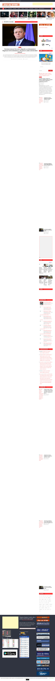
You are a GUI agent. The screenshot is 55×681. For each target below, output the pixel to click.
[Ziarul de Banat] (43, 617)
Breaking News (45, 304)
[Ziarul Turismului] (43, 658)
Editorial (14, 8)
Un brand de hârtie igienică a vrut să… (24, 638)
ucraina (43, 607)
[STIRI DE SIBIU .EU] (43, 653)
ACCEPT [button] (27, 679)
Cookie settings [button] (51, 678)
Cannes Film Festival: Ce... (47, 335)
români (51, 604)
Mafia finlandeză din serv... (47, 316)
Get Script (22, 657)
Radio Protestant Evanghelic (43, 27)
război (43, 606)
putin (43, 604)
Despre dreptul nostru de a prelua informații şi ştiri (27, 618)
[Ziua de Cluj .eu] (43, 623)
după (42, 599)
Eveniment (46, 345)
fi (47, 599)
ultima (46, 607)
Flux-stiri (20, 47)
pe (48, 602)
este (45, 599)
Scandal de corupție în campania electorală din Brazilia (48, 230)
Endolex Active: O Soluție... (47, 311)
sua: (48, 606)
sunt (50, 606)
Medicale (49, 309)
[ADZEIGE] (43, 661)
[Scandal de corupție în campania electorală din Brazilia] (41, 230)
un (48, 607)
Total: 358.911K (9, 647)
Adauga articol (41, 8)
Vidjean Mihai (42, 83)
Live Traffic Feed (24, 636)
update (41, 609)
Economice (10, 8)
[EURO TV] (43, 665)
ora (46, 602)
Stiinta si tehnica (47, 314)
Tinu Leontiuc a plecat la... (47, 325)
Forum (23, 8)
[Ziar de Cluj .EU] (43, 630)
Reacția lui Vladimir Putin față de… (23, 642)
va (43, 609)
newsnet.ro (30, 628)
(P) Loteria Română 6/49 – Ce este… (24, 648)
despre (49, 597)
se (45, 606)
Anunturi (36, 8)
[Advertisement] (43, 4)
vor (45, 609)
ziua (48, 609)
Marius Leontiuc (48, 312)
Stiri (5, 8)
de (46, 597)
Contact (26, 8)
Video (42, 305)
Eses (40, 354)
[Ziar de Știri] (43, 620)
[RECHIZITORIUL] (43, 649)
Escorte (41, 374)
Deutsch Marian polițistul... (47, 302)
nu (42, 602)
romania (47, 604)
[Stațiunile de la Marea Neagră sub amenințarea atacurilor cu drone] (41, 129)
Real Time (24, 657)
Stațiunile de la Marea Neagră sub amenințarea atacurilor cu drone (48, 98)
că (44, 597)
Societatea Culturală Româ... (48, 321)
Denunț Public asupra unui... (48, 330)
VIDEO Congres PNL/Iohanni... (48, 343)
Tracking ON (12, 647)
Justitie (41, 305)
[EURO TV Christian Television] (43, 673)
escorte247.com (42, 362)
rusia (40, 606)
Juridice (19, 8)
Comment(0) (42, 84)
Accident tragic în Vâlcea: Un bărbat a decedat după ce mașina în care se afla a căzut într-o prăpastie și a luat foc (45, 80)
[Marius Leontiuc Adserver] (43, 637)
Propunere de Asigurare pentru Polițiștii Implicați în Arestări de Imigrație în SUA (48, 164)
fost (49, 599)
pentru (41, 604)
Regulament (31, 8)
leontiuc (41, 314)
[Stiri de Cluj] (43, 668)
